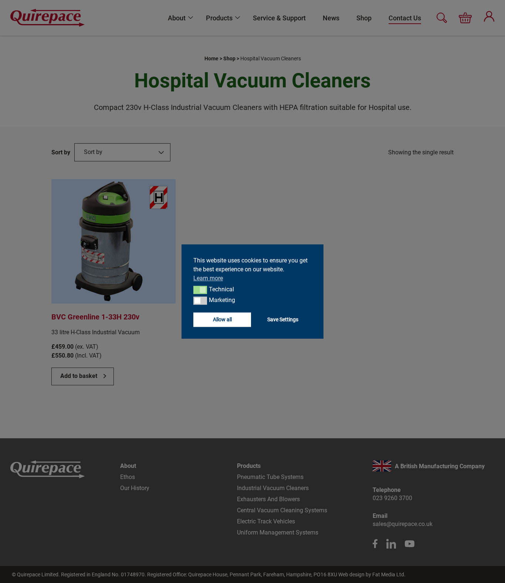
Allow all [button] (222, 319)
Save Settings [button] (282, 319)
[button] (200, 290)
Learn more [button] (208, 278)
